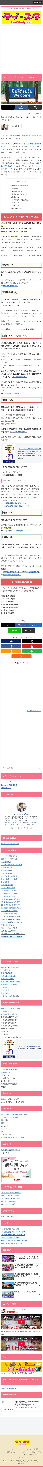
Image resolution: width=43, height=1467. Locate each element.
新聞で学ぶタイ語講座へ (12, 575)
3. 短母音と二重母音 (8, 976)
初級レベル (15, 197)
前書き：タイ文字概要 (9, 859)
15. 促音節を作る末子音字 (10, 902)
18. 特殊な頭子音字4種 (9, 911)
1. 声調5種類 (5, 970)
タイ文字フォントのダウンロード (13, 934)
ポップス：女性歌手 (8, 1204)
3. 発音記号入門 (6, 868)
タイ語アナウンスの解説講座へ (14, 531)
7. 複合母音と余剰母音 (9, 879)
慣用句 (3, 1123)
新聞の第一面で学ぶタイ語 (10, 1150)
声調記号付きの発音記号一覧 (11, 1243)
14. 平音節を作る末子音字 (10, 899)
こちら (32, 824)
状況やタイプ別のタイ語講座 (19, 185)
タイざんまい (13, 820)
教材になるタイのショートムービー (14, 1240)
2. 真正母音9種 (6, 973)
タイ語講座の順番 (16, 208)
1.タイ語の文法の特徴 (9, 1069)
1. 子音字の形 (6, 862)
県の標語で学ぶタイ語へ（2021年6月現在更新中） (21, 572)
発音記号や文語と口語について (24, 200)
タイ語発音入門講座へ (11, 393)
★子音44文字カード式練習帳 (11, 937)
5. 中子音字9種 (6, 873)
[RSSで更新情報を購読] (22, 656)
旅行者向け (15, 188)
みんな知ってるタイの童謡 (10, 1198)
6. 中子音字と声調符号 (9, 876)
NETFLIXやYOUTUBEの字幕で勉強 (14, 1114)
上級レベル (15, 205)
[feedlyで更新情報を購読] (32, 651)
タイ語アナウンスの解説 (10, 1117)
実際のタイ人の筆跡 (8, 931)
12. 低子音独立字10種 (9, 893)
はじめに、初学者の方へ (10, 785)
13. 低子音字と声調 (8, 896)
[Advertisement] (21, 50)
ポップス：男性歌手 (8, 1201)
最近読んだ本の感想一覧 (21, 822)
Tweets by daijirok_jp (8, 1388)
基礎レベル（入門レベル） (20, 194)
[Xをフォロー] (32, 641)
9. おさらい (5, 993)
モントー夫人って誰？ (9, 928)
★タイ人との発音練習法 (10, 996)
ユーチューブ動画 (25, 453)
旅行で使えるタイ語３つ (10, 844)
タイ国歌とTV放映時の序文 (11, 1193)
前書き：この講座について (10, 1008)
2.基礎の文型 (5, 1072)
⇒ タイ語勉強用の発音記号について (14, 503)
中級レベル (15, 203)
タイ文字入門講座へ (19, 377)
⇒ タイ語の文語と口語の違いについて (15, 506)
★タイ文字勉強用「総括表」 (11, 919)
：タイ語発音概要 (12, 967)
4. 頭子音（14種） (7, 979)
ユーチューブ (30, 819)
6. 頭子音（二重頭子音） (10, 984)
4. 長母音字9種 (6, 870)
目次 (18, 181)
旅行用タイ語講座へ (10, 286)
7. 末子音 (4, 987)
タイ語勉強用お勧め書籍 (10, 1229)
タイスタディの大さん (22, 814)
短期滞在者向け (17, 191)
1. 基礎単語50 (6, 1011)
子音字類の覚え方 (7, 925)
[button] (35, 107)
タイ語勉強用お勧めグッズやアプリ (14, 1232)
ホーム (11, 1449)
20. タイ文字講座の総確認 (10, 916)
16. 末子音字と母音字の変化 (11, 905)
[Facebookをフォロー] (11, 646)
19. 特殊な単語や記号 (9, 913)
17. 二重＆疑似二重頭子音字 (11, 908)
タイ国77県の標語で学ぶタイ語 (12, 1137)
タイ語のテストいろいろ (10, 1216)
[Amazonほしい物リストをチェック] (11, 651)
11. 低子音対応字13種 (9, 890)
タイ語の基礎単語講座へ (18, 432)
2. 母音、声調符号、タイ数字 (11, 865)
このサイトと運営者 (32, 1449)
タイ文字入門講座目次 (9, 856)
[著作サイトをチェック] (11, 641)
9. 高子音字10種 (7, 885)
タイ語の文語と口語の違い (10, 1238)
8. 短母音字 (5, 882)
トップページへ (6, 782)
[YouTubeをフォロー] (32, 646)
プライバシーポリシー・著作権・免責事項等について (32, 1453)
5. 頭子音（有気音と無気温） (11, 982)
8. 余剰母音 (5, 990)
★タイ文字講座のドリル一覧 (11, 922)
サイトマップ (21, 1457)
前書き (3, 967)
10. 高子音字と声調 (8, 888)
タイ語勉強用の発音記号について (13, 1235)
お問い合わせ (6, 788)
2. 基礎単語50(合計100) (9, 1014)
